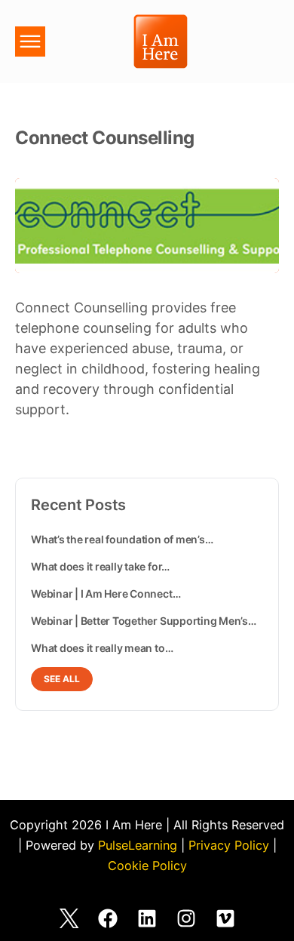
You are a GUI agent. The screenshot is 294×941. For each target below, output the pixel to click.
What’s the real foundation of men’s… (122, 539)
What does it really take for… (100, 566)
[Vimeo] (225, 918)
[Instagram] (186, 918)
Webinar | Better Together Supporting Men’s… (143, 620)
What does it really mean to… (102, 647)
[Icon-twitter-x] (68, 918)
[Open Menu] (30, 44)
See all (62, 678)
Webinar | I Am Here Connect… (105, 593)
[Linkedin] (147, 918)
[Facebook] (107, 918)
